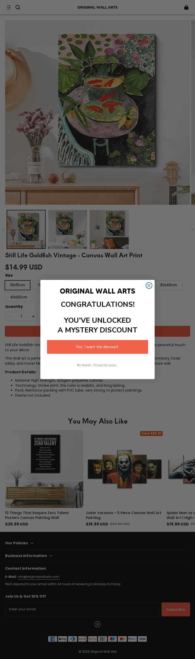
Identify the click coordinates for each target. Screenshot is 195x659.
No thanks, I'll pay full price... (97, 365)
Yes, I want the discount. (97, 347)
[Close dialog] (149, 285)
